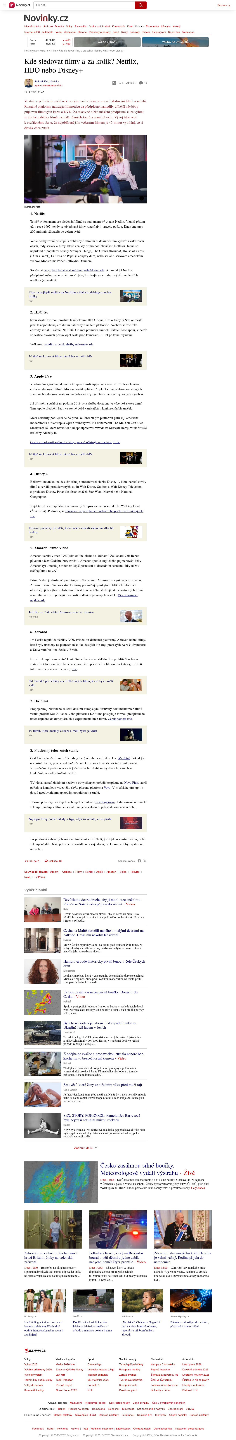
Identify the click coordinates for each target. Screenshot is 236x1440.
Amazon (111, 871)
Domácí (59, 26)
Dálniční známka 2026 (195, 1369)
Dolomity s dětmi (160, 1390)
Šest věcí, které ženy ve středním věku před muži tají (102, 1084)
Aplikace (67, 871)
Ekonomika (152, 26)
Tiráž (85, 1428)
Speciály (135, 31)
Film (31, 301)
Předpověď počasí (95, 1402)
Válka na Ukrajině (99, 26)
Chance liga (94, 1364)
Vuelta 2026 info (65, 1364)
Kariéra (75, 1428)
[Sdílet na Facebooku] (139, 861)
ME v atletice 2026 (98, 1379)
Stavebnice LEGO (85, 1414)
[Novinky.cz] (46, 19)
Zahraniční (81, 26)
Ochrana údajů (142, 1428)
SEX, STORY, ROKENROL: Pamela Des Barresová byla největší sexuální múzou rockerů (101, 1117)
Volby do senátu (33, 1385)
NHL (90, 1390)
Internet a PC (32, 31)
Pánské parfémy (199, 1414)
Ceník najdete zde (120, 718)
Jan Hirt (60, 1374)
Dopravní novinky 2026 (195, 1374)
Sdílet (133, 83)
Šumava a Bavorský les (164, 1374)
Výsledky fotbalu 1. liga (101, 1369)
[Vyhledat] (141, 5)
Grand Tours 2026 (66, 1390)
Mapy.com (76, 1402)
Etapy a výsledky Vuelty (69, 1369)
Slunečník (113, 1408)
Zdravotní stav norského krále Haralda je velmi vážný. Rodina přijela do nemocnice (182, 1257)
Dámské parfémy (109, 1414)
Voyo (107, 787)
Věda (58, 31)
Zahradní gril (175, 1408)
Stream (54, 871)
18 (145, 83)
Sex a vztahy (70, 1089)
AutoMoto (47, 31)
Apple (99, 871)
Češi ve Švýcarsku (161, 1379)
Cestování (70, 31)
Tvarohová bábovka (130, 1379)
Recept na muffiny (129, 1369)
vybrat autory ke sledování (48, 85)
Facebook (38, 1428)
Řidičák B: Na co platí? (195, 1379)
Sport (116, 31)
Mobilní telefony (63, 1414)
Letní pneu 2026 (192, 1364)
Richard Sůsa (41, 81)
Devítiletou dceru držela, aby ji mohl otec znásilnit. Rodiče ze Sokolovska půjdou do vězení (101, 901)
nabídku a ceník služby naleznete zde (68, 344)
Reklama (62, 1428)
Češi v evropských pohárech (168, 1402)
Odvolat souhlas (163, 1428)
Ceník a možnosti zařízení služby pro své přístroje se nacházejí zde (75, 442)
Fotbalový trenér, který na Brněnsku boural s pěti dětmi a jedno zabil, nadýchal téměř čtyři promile (116, 1257)
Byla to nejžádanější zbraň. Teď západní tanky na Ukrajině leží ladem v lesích (99, 1025)
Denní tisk (174, 31)
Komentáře (118, 26)
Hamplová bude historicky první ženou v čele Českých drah (104, 963)
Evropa (67, 940)
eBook (120, 83)
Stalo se (48, 26)
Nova (27, 876)
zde (74, 669)
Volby (69, 26)
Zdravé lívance (127, 1374)
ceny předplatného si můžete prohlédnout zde (74, 270)
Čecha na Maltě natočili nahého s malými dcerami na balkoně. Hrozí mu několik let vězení (103, 932)
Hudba (66, 1125)
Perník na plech (128, 1390)
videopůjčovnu (105, 802)
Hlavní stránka (32, 26)
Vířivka (190, 1408)
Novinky (54, 81)
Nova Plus (131, 782)
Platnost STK (189, 1390)
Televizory (160, 1414)
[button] (85, 169)
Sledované (188, 31)
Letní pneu (128, 1414)
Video (123, 871)
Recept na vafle (128, 1385)
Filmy (78, 871)
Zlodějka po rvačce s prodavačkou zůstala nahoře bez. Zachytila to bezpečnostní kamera (103, 1056)
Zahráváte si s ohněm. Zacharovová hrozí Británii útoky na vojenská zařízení (50, 1257)
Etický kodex (123, 1428)
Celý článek (198, 1188)
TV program (159, 31)
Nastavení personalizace (189, 1428)
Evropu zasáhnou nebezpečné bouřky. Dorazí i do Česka (100, 994)
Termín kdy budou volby (38, 1379)
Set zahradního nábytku (151, 1408)
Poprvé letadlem (160, 1369)
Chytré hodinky (178, 1414)
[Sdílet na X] (145, 861)
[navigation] (4, 5)
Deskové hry (144, 1414)
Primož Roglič (64, 1385)
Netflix (89, 871)
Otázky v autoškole (193, 1385)
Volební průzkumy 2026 (38, 1369)
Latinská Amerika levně (164, 1385)
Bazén (61, 1408)
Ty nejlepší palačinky (131, 1364)
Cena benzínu (141, 1402)
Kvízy (124, 31)
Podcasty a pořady (100, 31)
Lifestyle (166, 26)
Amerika (33, 617)
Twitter (50, 1428)
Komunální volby (34, 1390)
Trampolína (98, 1408)
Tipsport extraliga (98, 1374)
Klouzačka (128, 1408)
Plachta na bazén (78, 1408)
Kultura (139, 26)
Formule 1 (94, 1385)
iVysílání (124, 758)
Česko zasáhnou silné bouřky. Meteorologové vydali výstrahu (139, 1169)
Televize (135, 871)
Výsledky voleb (33, 1374)
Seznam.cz (223, 5)
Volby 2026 (30, 1364)
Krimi (130, 26)
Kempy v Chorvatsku (163, 1364)
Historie (82, 31)
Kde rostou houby (119, 1402)
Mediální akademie (102, 1428)
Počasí (146, 31)
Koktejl (177, 26)
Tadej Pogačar (64, 1379)
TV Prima (39, 876)
